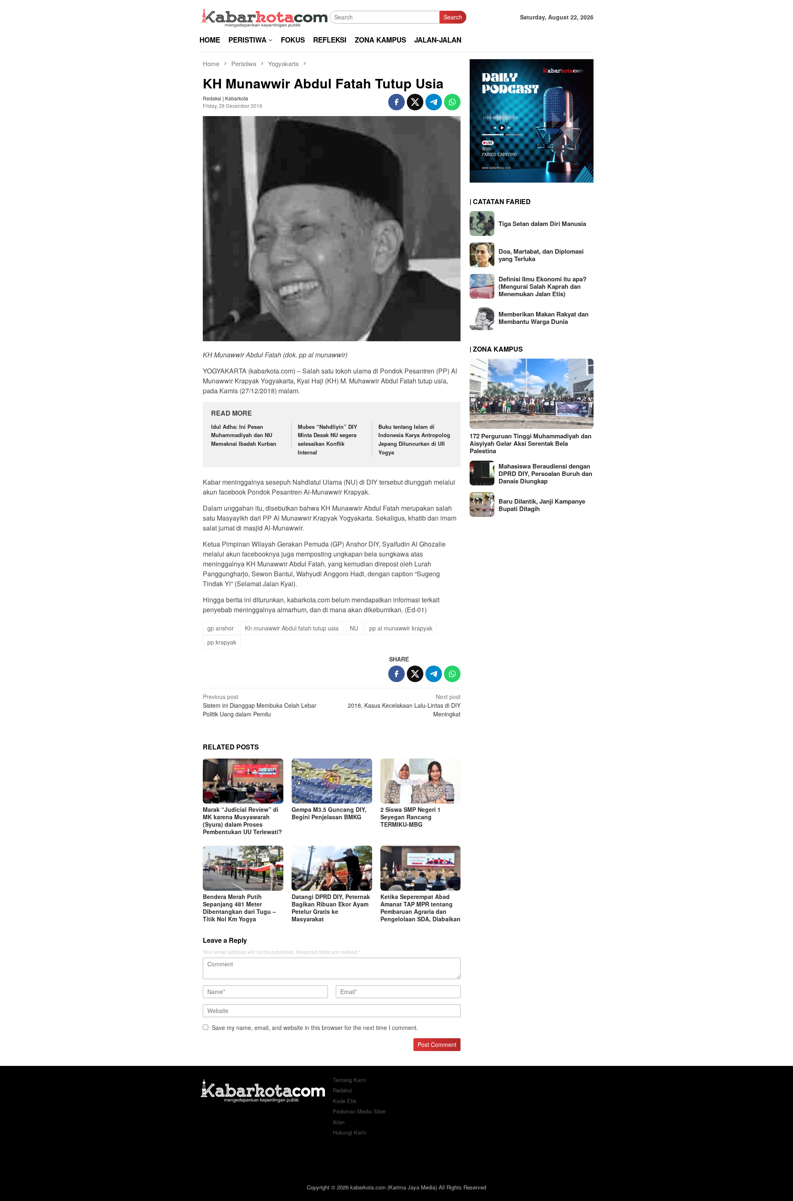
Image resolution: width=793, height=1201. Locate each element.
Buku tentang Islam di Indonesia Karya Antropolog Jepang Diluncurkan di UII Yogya (414, 439)
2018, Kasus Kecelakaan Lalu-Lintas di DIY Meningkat (404, 705)
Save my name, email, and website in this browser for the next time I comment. (315, 1027)
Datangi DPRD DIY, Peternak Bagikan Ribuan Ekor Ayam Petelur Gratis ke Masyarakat (331, 907)
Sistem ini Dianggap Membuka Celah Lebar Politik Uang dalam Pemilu (259, 705)
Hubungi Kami (349, 1132)
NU (354, 628)
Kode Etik (344, 1101)
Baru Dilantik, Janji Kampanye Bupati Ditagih (542, 504)
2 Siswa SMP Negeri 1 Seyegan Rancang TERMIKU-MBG (410, 816)
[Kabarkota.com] (264, 16)
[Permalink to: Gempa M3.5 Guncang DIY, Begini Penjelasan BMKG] (332, 781)
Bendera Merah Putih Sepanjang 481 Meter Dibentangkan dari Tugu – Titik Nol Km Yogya (239, 907)
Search (453, 17)
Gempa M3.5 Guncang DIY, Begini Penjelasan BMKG (329, 813)
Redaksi (342, 1090)
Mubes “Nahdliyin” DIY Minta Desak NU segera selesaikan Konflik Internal (327, 439)
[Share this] (396, 102)
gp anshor (220, 628)
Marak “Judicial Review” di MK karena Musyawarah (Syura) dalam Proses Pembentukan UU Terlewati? (242, 820)
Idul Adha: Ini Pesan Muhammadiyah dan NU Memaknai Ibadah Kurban (243, 435)
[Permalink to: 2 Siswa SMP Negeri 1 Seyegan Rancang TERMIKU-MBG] (420, 781)
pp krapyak (221, 642)
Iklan (338, 1122)
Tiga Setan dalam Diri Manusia (542, 223)
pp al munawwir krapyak (400, 628)
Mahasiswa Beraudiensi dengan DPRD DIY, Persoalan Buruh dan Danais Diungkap (545, 473)
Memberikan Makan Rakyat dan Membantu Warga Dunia (544, 317)
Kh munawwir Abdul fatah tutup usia (292, 628)
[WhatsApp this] (452, 102)
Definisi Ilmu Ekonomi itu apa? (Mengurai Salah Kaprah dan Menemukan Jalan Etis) (542, 286)
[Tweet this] (415, 102)
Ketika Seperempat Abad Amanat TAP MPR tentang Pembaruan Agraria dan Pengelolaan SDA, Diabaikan (420, 907)
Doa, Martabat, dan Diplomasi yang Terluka (541, 254)
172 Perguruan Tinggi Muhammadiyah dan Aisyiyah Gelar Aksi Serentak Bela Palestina (530, 443)
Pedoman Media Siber (359, 1111)
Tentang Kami (349, 1080)
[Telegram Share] (433, 102)
